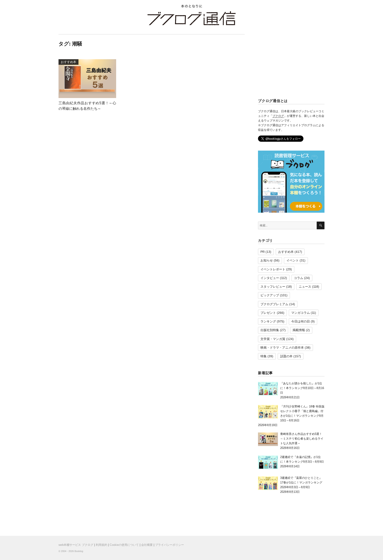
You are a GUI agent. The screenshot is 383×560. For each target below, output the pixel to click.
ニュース (305, 286)
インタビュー (269, 278)
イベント (292, 260)
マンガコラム (300, 312)
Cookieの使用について (124, 544)
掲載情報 (299, 330)
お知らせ (266, 260)
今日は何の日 (300, 321)
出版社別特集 (269, 330)
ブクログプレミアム (274, 304)
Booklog (78, 551)
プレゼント (268, 312)
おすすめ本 (286, 251)
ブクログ (278, 116)
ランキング (268, 321)
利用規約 (101, 544)
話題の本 (286, 356)
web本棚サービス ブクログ (76, 544)
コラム (298, 278)
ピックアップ (269, 295)
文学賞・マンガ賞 (272, 339)
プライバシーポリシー (169, 544)
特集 (263, 356)
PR (262, 251)
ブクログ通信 (191, 18)
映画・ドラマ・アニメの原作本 (282, 347)
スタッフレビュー (272, 286)
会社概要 (147, 544)
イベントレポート (272, 269)
